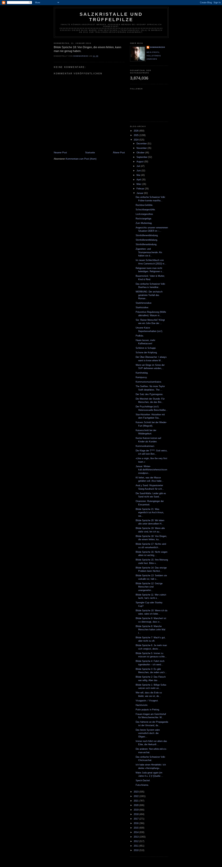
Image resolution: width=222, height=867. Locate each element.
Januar (140, 193)
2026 (136, 130)
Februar (140, 188)
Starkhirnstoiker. (144, 303)
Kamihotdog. (142, 372)
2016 (136, 823)
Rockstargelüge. (144, 218)
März (139, 184)
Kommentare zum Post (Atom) (81, 158)
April (139, 179)
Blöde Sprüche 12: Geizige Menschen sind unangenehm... (149, 587)
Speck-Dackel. (143, 780)
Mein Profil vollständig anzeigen (154, 55)
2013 (136, 836)
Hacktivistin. (142, 705)
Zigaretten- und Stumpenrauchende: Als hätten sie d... (149, 252)
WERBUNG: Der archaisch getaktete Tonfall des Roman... (149, 295)
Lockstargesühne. (144, 214)
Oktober (140, 152)
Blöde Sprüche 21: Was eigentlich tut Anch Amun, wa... (150, 512)
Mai (138, 175)
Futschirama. (142, 785)
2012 (136, 841)
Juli (138, 166)
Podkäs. (140, 335)
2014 (136, 832)
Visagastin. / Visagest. (147, 700)
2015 (136, 827)
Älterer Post (119, 152)
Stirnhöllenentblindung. (147, 235)
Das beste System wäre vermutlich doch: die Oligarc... (148, 733)
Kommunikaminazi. (145, 446)
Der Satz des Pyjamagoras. (149, 394)
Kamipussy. (141, 377)
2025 (136, 135)
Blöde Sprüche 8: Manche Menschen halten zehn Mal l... (150, 629)
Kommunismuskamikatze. (149, 381)
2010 (136, 850)
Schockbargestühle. (146, 209)
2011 (136, 845)
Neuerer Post (60, 152)
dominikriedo (157, 47)
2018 (136, 814)
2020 (136, 805)
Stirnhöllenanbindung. (146, 244)
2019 (136, 809)
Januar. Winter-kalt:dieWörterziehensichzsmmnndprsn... (151, 469)
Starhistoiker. (142, 307)
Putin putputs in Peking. (148, 709)
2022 (136, 796)
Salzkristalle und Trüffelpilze (111, 17)
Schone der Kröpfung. (146, 352)
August (140, 161)
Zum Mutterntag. (144, 223)
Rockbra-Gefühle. (144, 205)
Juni (138, 170)
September (142, 157)
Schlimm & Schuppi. (146, 348)
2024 (136, 139)
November (141, 148)
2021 (136, 800)
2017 (136, 818)
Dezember (141, 143)
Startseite (90, 152)
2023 (136, 791)
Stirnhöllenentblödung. (147, 240)
